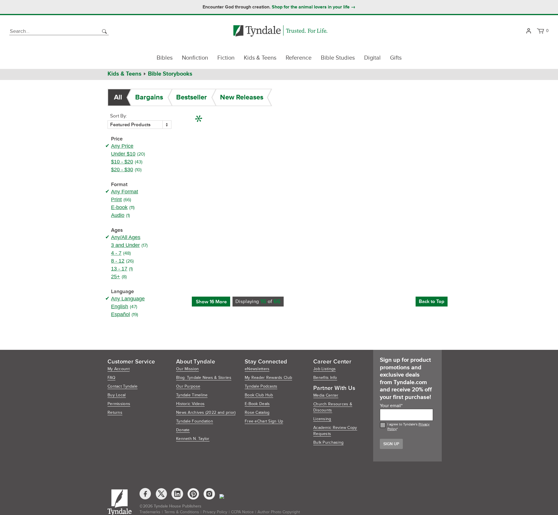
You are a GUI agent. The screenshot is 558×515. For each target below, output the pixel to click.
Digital (372, 57)
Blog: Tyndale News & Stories (203, 377)
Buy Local (117, 395)
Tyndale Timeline (192, 395)
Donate (183, 429)
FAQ (111, 377)
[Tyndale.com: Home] (280, 31)
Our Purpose (188, 386)
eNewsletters (257, 368)
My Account (119, 368)
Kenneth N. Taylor (193, 438)
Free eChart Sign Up (264, 421)
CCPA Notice (242, 511)
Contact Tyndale (122, 386)
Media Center (325, 395)
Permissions (119, 403)
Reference (299, 57)
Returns (115, 412)
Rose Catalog (257, 412)
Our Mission (187, 368)
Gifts (396, 57)
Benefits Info (325, 377)
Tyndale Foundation (194, 421)
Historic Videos (190, 403)
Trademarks (150, 511)
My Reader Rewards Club (268, 377)
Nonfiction (195, 57)
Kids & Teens (260, 57)
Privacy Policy (215, 511)
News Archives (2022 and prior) (205, 412)
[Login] (528, 31)
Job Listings (324, 368)
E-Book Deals (257, 403)
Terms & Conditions (181, 511)
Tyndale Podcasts (261, 386)
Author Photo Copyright (278, 511)
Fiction (226, 57)
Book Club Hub (259, 395)
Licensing (322, 418)
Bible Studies (338, 57)
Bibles (165, 57)
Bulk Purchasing (328, 442)
